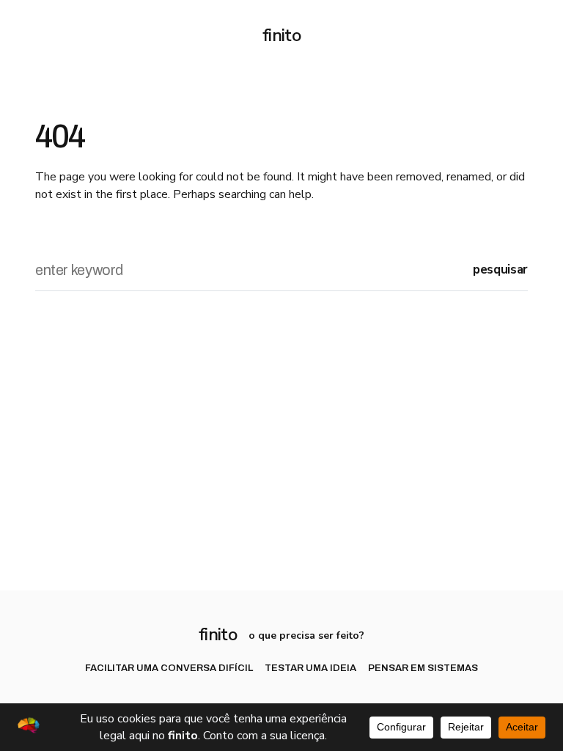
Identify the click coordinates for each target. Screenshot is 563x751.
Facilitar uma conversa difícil (169, 668)
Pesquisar (500, 269)
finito (281, 35)
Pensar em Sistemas (423, 668)
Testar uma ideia (310, 668)
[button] (41, 35)
